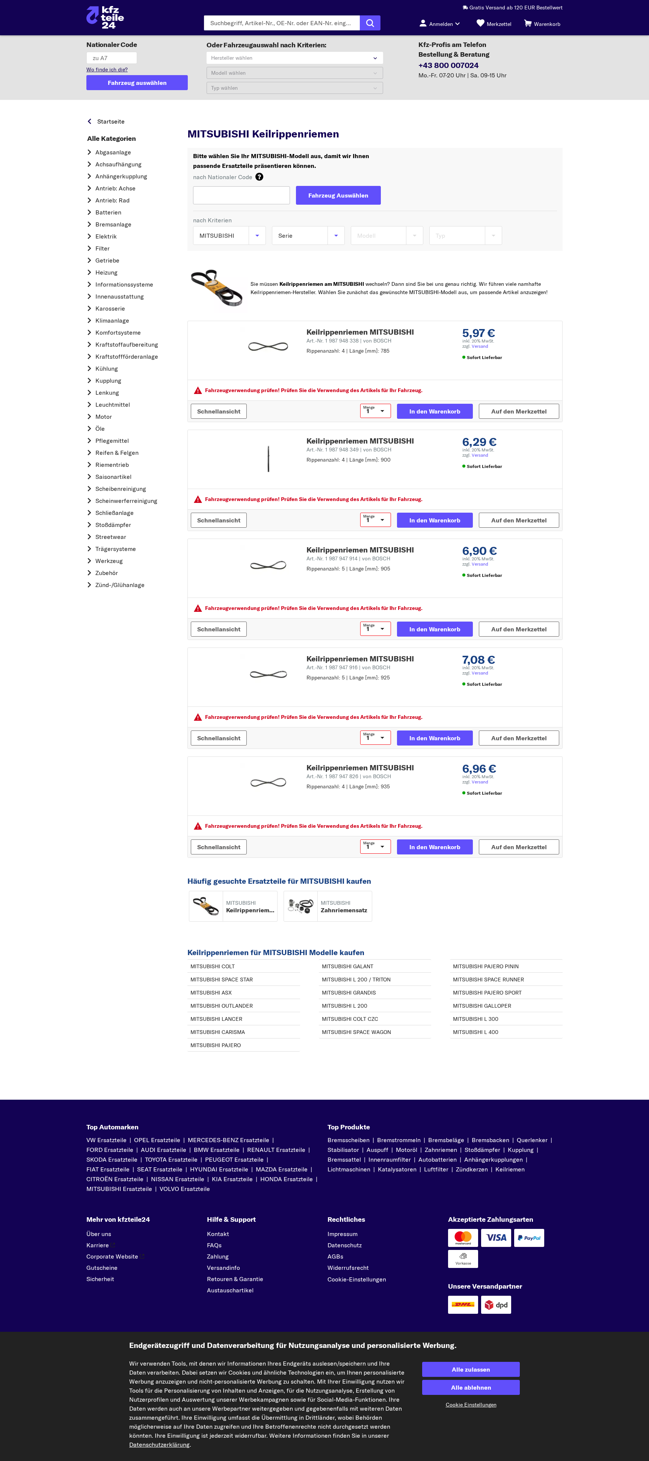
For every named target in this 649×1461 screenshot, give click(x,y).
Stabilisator (343, 1149)
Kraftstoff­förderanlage (126, 356)
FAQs (214, 1245)
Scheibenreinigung (120, 488)
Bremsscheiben (349, 1140)
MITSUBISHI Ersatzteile (294, 119)
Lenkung (107, 392)
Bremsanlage (113, 224)
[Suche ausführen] (370, 22)
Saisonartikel (113, 476)
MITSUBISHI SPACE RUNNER (488, 979)
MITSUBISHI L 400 (475, 1032)
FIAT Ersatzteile (108, 1169)
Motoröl (406, 1149)
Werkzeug (109, 560)
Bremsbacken (490, 1140)
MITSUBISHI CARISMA (217, 1032)
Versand (480, 346)
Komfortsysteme (118, 332)
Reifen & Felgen (117, 452)
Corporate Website (112, 1256)
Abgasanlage (113, 152)
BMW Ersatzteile (217, 1149)
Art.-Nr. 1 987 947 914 (348, 558)
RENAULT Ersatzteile (276, 1149)
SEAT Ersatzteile (160, 1169)
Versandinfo (223, 1267)
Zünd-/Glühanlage (120, 585)
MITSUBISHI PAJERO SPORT (487, 992)
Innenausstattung (119, 296)
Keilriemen (510, 1169)
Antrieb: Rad (112, 200)
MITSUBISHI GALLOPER (482, 1005)
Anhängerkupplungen (493, 1159)
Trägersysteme (115, 548)
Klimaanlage (112, 320)
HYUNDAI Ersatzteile (219, 1169)
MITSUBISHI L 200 (344, 1005)
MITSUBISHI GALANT (347, 966)
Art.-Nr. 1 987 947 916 (348, 667)
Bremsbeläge (446, 1140)
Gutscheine (102, 1267)
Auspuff (377, 1149)
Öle (100, 428)
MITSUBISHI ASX (211, 992)
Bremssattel (344, 1159)
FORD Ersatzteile (109, 1149)
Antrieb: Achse (115, 188)
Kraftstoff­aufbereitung (126, 344)
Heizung (106, 272)
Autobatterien (437, 1159)
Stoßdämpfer (113, 524)
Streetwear (110, 536)
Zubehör (106, 573)
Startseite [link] (111, 121)
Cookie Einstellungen (471, 1404)
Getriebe (107, 260)
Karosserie (110, 308)
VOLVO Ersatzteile (185, 1188)
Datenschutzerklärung (159, 1444)
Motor (103, 416)
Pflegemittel (112, 440)
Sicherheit (100, 1278)
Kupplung (108, 380)
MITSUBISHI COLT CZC (350, 1019)
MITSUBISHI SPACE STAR (221, 979)
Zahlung (218, 1256)
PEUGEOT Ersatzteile (234, 1159)
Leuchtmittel (112, 404)
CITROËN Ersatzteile (114, 1179)
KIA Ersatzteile (232, 1179)
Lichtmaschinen (349, 1169)
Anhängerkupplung (121, 176)
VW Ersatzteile (106, 1140)
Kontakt (218, 1233)
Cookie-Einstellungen (357, 1279)
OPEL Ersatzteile (157, 1140)
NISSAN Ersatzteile (177, 1179)
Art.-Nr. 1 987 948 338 (348, 340)
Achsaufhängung (118, 164)
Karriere (97, 1245)
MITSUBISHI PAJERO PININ (486, 966)
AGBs (335, 1256)
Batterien (108, 212)
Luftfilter (436, 1169)
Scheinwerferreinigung (126, 500)
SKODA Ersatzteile (111, 1159)
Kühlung (106, 368)
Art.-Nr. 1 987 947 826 (348, 776)
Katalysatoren (397, 1169)
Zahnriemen (441, 1149)
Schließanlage (114, 512)
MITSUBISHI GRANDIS (349, 992)
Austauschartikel (230, 1290)
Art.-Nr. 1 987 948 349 (348, 449)
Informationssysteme (124, 284)
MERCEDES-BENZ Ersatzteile (228, 1140)
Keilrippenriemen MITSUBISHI (360, 332)
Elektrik (106, 236)
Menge (368, 407)
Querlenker (532, 1140)
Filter (102, 248)
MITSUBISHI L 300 (475, 1019)
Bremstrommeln (399, 1140)
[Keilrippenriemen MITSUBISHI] (268, 347)
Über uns (98, 1233)
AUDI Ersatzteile (163, 1149)
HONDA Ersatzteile (286, 1179)
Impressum (343, 1233)
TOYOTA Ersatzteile (171, 1159)
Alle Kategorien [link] (111, 138)
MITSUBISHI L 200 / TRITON (356, 979)
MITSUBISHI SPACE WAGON (356, 1032)
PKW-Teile (200, 119)
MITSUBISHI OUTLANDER (221, 1005)
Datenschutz (345, 1245)
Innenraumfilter (389, 1159)
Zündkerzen (472, 1169)
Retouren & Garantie (235, 1278)
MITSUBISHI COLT (212, 966)
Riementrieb (112, 464)
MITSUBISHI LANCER (216, 1019)
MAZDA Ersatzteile (282, 1169)
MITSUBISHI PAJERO (215, 1045)
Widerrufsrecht (348, 1267)
